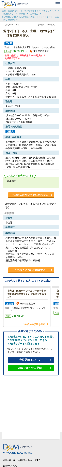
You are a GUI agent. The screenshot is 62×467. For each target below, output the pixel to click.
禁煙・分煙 (10, 55)
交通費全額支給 (12, 58)
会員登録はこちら (29, 359)
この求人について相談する (30, 269)
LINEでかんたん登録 (30, 367)
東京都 (22, 13)
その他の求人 (8, 13)
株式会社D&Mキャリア (25, 460)
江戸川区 (34, 13)
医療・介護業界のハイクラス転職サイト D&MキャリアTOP (29, 10)
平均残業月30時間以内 (31, 55)
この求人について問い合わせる (30, 194)
